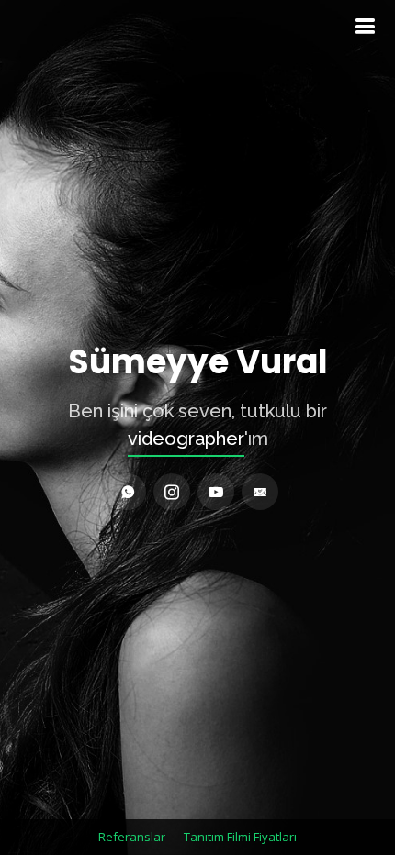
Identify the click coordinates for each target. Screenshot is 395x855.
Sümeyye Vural (198, 362)
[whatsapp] (127, 491)
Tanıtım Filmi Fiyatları (240, 836)
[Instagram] (171, 491)
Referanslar (131, 836)
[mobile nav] (364, 26)
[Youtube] (216, 491)
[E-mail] (260, 491)
